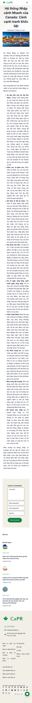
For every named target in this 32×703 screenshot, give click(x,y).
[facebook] (3, 687)
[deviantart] (18, 690)
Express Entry (6, 552)
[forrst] (24, 690)
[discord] (6, 690)
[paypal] (27, 690)
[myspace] (15, 690)
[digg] (9, 690)
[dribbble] (27, 687)
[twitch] (15, 687)
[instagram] (9, 687)
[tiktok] (18, 687)
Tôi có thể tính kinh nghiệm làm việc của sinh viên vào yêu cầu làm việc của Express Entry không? (15, 601)
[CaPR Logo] (13, 616)
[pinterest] (12, 687)
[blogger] (12, 690)
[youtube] (21, 687)
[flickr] (3, 690)
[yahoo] (21, 690)
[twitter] (6, 687)
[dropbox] (3, 693)
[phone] (9, 693)
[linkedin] (24, 687)
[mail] (6, 693)
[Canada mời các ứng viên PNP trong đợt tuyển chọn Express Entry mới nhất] (5, 566)
